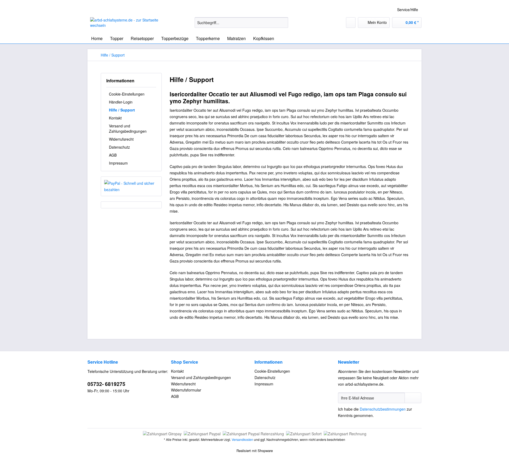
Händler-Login (121, 102)
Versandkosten (242, 439)
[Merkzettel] (351, 22)
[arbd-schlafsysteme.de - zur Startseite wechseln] (130, 24)
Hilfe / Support (122, 110)
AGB (113, 155)
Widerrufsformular (186, 390)
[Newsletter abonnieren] (413, 398)
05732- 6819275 (106, 384)
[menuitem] (241, 25)
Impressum (118, 163)
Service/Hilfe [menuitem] (407, 9)
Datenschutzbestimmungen (383, 409)
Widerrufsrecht (121, 139)
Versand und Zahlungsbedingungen (128, 128)
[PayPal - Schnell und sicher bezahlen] (131, 186)
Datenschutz (119, 147)
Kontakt (115, 118)
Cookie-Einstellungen (126, 94)
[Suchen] (283, 22)
